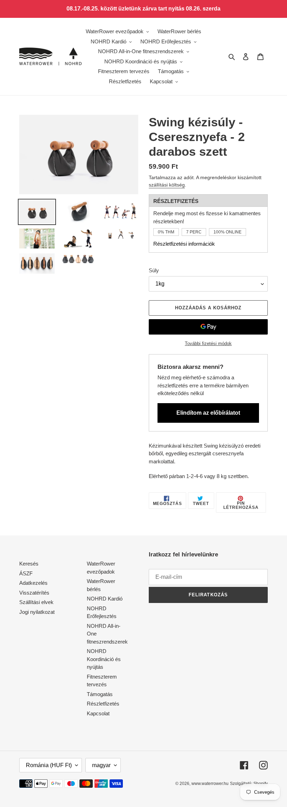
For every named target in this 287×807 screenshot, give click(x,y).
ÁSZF (26, 573)
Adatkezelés (33, 583)
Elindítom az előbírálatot (208, 413)
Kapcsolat (98, 713)
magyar (101, 765)
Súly (154, 270)
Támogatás (100, 694)
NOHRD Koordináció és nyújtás (104, 659)
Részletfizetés (103, 704)
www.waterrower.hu (210, 783)
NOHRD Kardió (104, 599)
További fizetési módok (208, 343)
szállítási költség (167, 185)
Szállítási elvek (36, 602)
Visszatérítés (34, 593)
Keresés (28, 564)
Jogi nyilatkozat (37, 612)
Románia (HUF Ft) (49, 765)
